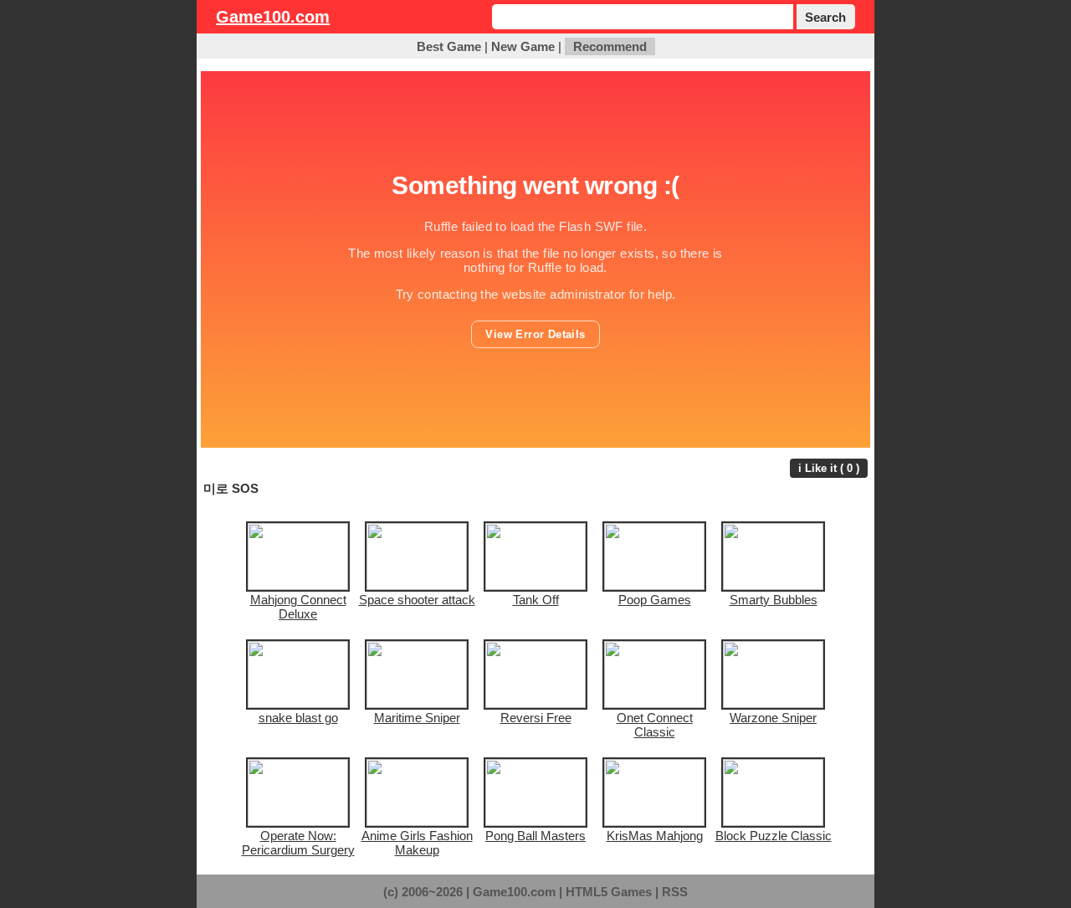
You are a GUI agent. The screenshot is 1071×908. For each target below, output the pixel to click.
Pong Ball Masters (535, 835)
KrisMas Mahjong (655, 835)
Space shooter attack (417, 600)
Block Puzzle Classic (773, 835)
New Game (523, 46)
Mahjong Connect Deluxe (298, 607)
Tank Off (536, 600)
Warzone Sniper (773, 717)
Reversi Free (535, 717)
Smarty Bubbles (773, 600)
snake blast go (298, 717)
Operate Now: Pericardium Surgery (298, 842)
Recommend (610, 46)
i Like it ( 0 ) (828, 468)
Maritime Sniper (417, 717)
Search (825, 17)
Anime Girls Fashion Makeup (417, 842)
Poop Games (654, 600)
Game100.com (273, 17)
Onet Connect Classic (655, 724)
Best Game (449, 46)
